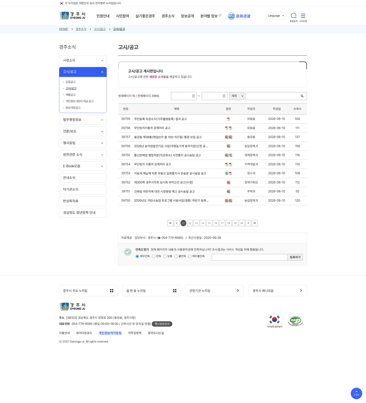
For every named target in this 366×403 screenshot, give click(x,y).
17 (222, 223)
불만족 (182, 256)
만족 (158, 256)
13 (196, 223)
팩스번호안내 (162, 324)
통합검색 (293, 15)
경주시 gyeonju (72, 16)
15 (209, 223)
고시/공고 (100, 29)
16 (215, 223)
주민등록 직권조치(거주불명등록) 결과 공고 (161, 119)
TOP (356, 394)
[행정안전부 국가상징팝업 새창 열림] (274, 321)
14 (202, 223)
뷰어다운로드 (84, 333)
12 (190, 223)
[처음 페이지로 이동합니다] (170, 223)
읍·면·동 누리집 (136, 291)
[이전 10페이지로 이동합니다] (177, 223)
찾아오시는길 (156, 333)
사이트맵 (303, 15)
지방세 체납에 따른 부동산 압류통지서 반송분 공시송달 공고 (171, 173)
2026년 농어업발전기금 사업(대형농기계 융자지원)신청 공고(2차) (172, 146)
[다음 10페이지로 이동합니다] (248, 223)
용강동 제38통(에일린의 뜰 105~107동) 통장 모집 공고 (168, 137)
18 (228, 223)
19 (235, 223)
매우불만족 (198, 256)
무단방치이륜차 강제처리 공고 (153, 128)
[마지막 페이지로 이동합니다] (255, 223)
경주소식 (81, 29)
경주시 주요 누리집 (75, 291)
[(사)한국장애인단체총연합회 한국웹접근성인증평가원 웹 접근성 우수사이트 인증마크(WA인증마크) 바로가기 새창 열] (295, 321)
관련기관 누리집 (199, 291)
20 (241, 223)
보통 (169, 256)
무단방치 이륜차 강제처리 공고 (153, 164)
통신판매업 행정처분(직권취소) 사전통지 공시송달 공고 (168, 155)
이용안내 (64, 333)
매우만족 (145, 256)
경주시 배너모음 (263, 291)
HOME (63, 29)
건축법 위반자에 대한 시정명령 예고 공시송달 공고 (165, 191)
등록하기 (295, 257)
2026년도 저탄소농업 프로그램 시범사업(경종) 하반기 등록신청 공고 (172, 200)
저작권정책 (134, 333)
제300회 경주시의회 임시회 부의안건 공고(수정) (164, 182)
